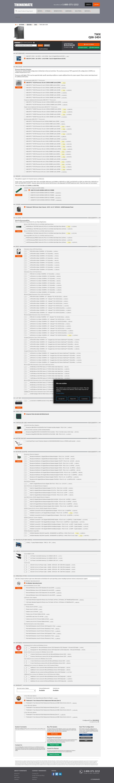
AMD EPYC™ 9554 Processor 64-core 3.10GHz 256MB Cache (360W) (43, 95)
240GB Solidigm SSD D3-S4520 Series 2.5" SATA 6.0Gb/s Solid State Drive (48, 393)
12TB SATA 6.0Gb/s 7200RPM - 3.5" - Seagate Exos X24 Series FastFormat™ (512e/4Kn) (51, 342)
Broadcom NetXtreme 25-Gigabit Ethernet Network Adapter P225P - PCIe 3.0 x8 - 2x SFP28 (52, 465)
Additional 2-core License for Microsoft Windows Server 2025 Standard (48, 667)
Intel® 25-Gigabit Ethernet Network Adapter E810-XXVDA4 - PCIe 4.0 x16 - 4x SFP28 (50, 501)
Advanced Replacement (44, 688)
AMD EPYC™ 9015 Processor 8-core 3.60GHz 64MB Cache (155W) (42, 121)
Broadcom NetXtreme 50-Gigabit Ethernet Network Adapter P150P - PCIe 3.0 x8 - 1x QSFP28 (52, 470)
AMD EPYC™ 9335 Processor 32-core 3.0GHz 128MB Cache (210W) (43, 136)
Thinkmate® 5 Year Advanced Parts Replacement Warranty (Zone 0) (42, 714)
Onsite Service (56, 688)
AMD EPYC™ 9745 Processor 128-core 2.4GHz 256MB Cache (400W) (43, 166)
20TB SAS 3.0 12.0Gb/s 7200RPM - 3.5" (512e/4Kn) (42, 287)
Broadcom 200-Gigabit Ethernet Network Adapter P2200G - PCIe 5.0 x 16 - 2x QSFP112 (51, 477)
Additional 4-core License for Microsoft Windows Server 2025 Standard (48, 669)
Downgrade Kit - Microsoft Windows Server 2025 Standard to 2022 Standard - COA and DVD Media (54, 647)
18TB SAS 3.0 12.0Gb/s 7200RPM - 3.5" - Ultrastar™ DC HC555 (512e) (47, 326)
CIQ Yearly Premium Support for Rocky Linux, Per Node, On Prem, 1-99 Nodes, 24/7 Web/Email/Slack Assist (52, 599)
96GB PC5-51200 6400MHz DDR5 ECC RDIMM (42, 197)
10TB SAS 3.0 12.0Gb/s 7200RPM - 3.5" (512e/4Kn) (42, 276)
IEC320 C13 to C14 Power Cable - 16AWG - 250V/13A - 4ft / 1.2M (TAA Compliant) (50, 569)
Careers (16, 779)
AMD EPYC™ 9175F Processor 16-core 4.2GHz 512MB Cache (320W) (43, 128)
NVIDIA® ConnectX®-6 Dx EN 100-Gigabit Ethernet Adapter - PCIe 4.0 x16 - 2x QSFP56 (51, 515)
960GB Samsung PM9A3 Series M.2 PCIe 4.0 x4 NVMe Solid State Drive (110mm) (46, 237)
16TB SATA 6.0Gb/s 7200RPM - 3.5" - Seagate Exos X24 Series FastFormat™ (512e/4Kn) (51, 344)
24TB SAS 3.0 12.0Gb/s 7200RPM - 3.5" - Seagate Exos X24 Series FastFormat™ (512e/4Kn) (52, 362)
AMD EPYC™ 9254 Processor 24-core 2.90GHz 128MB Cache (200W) (43, 87)
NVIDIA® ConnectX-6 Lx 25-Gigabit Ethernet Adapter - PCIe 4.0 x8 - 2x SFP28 (49, 512)
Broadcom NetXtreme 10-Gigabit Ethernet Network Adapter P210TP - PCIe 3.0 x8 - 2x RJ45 (52, 461)
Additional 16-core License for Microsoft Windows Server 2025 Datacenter (48, 681)
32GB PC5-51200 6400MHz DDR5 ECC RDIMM (42, 192)
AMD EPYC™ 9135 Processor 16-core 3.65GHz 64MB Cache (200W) (43, 126)
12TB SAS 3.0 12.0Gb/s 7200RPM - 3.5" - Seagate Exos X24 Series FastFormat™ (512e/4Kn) (52, 353)
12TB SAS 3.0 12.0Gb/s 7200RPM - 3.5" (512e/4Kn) (42, 278)
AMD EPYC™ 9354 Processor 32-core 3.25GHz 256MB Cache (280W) (43, 92)
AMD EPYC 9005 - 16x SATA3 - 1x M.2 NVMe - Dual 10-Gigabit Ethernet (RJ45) (45, 58)
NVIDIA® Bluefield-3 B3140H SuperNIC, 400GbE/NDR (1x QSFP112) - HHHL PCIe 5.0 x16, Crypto (54, 535)
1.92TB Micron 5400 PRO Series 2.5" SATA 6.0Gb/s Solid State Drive (46, 373)
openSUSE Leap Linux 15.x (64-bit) (34, 616)
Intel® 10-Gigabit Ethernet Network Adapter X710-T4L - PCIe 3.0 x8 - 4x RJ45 (48, 490)
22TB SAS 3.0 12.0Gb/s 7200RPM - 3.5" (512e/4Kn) (42, 290)
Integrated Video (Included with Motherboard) (37, 414)
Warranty (17, 777)
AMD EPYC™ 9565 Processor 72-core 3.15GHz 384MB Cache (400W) (43, 156)
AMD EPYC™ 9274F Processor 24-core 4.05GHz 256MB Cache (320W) (43, 104)
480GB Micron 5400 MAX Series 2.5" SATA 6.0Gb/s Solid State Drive (46, 382)
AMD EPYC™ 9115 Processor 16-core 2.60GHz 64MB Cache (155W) (43, 123)
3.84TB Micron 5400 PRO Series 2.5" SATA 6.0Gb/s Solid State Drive (46, 376)
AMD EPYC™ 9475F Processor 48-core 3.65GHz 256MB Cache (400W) (43, 149)
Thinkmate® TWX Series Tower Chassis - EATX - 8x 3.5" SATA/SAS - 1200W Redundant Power (49, 207)
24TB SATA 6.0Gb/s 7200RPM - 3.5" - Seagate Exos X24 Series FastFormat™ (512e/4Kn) (51, 349)
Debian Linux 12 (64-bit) (32, 611)
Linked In (60, 774)
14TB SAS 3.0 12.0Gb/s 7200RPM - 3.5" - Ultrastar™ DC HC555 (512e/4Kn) (48, 321)
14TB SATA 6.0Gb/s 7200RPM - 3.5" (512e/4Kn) (41, 258)
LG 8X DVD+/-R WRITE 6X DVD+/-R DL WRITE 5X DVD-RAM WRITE (47, 400)
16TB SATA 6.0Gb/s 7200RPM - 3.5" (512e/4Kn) (41, 260)
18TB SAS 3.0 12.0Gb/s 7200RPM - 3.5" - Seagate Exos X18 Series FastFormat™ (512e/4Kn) (52, 357)
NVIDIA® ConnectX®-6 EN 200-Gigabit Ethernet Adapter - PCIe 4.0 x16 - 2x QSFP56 (50, 510)
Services (87, 11)
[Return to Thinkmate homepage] (23, 5)
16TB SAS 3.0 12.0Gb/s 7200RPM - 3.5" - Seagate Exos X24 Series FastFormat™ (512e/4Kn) (52, 355)
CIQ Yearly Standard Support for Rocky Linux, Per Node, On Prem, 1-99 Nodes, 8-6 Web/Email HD (50, 602)
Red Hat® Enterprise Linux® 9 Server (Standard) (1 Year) (40, 635)
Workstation (58, 11)
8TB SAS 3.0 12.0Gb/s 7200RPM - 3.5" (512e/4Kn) (42, 274)
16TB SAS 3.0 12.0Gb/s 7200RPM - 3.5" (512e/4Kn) (42, 283)
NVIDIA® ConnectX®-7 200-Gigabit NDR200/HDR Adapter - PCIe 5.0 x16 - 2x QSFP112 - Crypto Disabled (55, 519)
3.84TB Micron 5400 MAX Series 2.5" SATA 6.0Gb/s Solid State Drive (46, 389)
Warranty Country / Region (23, 688)
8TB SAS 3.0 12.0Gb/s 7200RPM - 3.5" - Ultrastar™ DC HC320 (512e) (47, 317)
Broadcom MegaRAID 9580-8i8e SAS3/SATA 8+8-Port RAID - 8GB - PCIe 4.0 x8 (45, 434)
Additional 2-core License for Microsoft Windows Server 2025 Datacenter (48, 676)
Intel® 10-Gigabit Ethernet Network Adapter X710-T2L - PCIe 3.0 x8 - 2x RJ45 (48, 488)
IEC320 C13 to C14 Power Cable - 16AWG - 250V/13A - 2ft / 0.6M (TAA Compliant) (50, 565)
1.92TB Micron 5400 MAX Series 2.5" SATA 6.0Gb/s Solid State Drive (46, 387)
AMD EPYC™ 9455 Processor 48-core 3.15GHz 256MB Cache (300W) (43, 146)
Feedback (34, 777)
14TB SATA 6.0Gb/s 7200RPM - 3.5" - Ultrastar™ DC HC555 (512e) (46, 301)
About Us (16, 773)
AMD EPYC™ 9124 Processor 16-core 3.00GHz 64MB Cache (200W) (43, 82)
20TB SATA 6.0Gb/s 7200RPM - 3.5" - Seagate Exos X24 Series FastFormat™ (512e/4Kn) (51, 346)
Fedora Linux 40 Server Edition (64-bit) (35, 614)
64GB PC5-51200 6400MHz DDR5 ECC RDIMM (42, 195)
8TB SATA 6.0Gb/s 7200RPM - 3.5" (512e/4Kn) (41, 251)
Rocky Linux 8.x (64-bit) (32, 606)
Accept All (61, 398)
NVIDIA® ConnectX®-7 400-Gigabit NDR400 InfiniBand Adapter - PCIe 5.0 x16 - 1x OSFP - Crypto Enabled (56, 528)
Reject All (73, 398)
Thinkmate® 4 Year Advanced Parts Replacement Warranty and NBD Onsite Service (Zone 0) (48, 710)
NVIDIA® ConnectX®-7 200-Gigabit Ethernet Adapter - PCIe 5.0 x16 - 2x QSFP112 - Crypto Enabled (54, 522)
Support (18, 17)
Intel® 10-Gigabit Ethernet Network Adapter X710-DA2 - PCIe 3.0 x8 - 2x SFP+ (49, 492)
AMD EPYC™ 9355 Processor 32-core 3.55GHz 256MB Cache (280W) (43, 138)
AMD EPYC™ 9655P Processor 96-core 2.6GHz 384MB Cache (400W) (43, 116)
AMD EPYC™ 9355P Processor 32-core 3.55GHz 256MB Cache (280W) (43, 109)
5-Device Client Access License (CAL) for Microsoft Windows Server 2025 (48, 656)
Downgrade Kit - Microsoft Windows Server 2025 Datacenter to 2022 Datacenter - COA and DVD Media (55, 649)
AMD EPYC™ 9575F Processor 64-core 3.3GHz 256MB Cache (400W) (43, 159)
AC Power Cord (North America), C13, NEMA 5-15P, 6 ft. (44, 558)
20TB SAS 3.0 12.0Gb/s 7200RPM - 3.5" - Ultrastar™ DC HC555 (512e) (47, 328)
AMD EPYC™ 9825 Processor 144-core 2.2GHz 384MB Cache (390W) (43, 169)
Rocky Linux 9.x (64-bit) (32, 609)
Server (40, 11)
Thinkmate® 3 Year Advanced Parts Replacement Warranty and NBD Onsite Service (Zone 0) (48, 703)
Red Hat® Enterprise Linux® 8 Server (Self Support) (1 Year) (40, 626)
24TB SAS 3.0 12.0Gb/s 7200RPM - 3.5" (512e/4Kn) (42, 292)
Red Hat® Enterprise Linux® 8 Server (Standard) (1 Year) (40, 628)
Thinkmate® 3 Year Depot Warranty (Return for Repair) (39, 698)
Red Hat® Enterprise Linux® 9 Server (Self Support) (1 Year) (40, 633)
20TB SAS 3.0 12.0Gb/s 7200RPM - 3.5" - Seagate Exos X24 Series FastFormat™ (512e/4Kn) (52, 360)
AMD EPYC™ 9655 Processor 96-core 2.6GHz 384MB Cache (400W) (43, 164)
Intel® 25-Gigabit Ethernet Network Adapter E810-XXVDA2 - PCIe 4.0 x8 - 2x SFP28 (50, 499)
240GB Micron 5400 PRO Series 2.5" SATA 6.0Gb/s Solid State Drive (46, 366)
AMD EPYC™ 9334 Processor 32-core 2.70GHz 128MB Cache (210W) (43, 90)
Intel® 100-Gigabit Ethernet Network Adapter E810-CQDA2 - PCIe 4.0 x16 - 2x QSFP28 (51, 504)
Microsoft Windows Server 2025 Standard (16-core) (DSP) (40, 587)
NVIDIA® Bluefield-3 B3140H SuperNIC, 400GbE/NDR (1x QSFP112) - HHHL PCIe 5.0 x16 (52, 533)
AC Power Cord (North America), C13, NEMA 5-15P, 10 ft (44, 560)
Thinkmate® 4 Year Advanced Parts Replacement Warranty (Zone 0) (42, 707)
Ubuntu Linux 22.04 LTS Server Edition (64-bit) (37, 619)
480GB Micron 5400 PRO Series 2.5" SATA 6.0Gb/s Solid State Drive (46, 369)
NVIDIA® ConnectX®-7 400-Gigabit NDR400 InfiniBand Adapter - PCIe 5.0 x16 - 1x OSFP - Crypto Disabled (56, 526)
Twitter (56, 774)
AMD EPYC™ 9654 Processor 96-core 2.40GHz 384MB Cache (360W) (43, 97)
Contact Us (35, 773)
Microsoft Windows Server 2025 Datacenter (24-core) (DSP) (40, 595)
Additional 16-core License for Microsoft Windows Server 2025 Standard (48, 672)
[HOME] (16, 24)
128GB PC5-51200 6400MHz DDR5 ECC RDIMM (43, 200)
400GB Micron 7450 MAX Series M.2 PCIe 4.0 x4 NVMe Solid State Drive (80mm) (45, 233)
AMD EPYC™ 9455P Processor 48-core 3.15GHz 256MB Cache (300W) (43, 111)
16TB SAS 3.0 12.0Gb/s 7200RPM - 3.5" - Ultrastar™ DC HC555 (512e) (47, 323)
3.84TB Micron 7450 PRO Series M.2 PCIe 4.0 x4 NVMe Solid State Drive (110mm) (46, 229)
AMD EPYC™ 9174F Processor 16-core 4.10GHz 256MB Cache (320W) (43, 102)
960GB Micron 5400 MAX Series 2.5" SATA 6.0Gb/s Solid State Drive (46, 385)
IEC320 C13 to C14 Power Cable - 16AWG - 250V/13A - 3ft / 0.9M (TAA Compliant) (50, 567)
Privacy (16, 775)
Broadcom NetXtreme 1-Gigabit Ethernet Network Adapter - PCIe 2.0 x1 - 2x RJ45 (49, 456)
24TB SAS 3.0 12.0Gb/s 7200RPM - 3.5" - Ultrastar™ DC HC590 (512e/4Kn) (48, 333)
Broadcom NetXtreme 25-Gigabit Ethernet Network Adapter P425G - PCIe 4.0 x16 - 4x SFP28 (52, 468)
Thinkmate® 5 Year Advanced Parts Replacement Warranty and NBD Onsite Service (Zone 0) (48, 717)
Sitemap (34, 779)
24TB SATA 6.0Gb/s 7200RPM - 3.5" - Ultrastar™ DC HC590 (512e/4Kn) (47, 310)
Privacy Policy (60, 393)
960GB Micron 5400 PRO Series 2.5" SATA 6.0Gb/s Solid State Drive (46, 371)
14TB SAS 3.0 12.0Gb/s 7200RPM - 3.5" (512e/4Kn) (42, 280)
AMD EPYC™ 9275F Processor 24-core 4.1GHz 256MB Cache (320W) (43, 133)
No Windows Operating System (34, 583)
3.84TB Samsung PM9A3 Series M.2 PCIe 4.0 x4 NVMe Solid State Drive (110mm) (46, 242)
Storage (48, 11)
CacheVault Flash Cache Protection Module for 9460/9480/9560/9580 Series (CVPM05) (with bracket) (50, 441)
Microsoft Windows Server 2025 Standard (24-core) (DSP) (40, 590)
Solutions (78, 11)
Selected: (17, 185)
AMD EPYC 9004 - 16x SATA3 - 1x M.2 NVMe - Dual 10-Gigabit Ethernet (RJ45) (45, 56)
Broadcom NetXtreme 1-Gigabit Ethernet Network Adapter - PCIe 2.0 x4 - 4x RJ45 (49, 458)
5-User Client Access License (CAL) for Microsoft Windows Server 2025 (48, 663)
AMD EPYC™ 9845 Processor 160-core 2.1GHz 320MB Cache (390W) (43, 171)
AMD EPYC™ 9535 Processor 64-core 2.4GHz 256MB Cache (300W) (43, 151)
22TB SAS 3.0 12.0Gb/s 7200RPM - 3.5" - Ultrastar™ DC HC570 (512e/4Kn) (48, 330)
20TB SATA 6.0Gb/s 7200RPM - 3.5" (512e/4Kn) (41, 265)
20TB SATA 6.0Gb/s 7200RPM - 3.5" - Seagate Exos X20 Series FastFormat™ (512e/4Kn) (51, 339)
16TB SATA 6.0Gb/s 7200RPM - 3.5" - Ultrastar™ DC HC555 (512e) (46, 303)
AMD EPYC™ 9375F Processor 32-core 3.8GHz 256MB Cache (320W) (43, 143)
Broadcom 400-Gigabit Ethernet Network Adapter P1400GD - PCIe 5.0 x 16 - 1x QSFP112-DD (52, 479)
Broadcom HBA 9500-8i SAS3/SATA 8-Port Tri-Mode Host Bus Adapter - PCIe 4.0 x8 (46, 427)
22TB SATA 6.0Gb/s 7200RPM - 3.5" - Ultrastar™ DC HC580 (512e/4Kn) (47, 308)
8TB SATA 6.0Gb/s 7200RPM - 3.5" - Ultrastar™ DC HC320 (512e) (46, 296)
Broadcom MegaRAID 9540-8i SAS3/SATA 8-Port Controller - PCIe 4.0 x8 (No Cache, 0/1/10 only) (49, 432)
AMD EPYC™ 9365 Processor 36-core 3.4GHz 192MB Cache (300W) (43, 141)
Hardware (68, 11)
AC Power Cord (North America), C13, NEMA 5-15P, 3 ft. (44, 556)
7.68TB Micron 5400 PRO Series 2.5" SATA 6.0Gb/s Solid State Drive (46, 378)
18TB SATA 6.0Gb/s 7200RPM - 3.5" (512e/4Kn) (41, 262)
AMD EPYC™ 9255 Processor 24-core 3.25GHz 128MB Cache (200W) (43, 131)
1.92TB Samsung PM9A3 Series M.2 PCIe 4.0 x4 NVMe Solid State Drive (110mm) (46, 240)
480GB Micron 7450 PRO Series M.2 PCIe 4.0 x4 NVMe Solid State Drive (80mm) (45, 226)
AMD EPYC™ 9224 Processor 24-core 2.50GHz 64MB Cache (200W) (43, 85)
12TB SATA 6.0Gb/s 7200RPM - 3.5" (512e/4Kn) (41, 256)
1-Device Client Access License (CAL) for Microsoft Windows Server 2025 (48, 654)
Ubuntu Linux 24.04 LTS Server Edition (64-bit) (37, 621)
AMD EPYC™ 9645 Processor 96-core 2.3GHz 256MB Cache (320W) (43, 161)
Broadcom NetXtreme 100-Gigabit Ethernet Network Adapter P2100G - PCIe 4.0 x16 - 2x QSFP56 (53, 472)
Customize (84, 398)
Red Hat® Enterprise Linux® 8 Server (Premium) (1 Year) (40, 631)
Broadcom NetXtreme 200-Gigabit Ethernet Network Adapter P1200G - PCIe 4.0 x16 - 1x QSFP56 (53, 474)
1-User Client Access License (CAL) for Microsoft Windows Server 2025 (48, 661)
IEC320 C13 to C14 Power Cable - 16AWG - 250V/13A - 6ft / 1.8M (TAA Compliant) (50, 571)
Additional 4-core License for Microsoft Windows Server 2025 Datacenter (48, 678)
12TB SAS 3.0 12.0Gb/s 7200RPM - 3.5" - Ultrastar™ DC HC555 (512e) (47, 319)
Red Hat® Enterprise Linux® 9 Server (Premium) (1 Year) (40, 638)
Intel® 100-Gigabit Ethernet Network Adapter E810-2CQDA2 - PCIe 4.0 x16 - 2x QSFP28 (51, 506)
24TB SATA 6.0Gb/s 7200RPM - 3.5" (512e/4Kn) (41, 269)
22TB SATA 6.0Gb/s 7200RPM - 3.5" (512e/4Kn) (41, 267)
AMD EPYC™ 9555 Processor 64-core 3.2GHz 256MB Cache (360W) (43, 154)
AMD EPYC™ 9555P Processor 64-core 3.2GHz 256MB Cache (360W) (43, 114)
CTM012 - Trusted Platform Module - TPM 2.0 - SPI (38, 542)
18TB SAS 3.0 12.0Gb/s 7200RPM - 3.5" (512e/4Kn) (42, 285)
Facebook (53, 774)
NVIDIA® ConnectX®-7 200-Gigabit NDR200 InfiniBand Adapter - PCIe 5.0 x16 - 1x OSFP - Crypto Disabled (56, 524)
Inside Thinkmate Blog (38, 775)
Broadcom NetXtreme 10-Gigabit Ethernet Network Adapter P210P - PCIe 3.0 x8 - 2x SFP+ (51, 463)
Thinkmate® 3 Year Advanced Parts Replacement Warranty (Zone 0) (43, 700)
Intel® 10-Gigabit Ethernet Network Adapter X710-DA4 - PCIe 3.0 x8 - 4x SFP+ (49, 495)
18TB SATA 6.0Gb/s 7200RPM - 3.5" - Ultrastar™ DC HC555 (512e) (46, 305)
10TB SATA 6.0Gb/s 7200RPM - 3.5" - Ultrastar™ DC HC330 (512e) (46, 299)
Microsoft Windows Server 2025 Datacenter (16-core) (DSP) (40, 592)
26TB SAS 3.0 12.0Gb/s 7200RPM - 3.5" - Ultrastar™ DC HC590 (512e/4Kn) (48, 335)
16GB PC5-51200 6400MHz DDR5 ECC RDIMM (42, 190)
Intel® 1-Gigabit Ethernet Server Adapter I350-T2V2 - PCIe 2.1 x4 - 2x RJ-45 (48, 483)
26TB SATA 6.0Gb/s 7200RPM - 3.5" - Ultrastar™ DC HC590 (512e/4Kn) (47, 312)
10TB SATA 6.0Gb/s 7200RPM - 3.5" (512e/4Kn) (41, 253)
